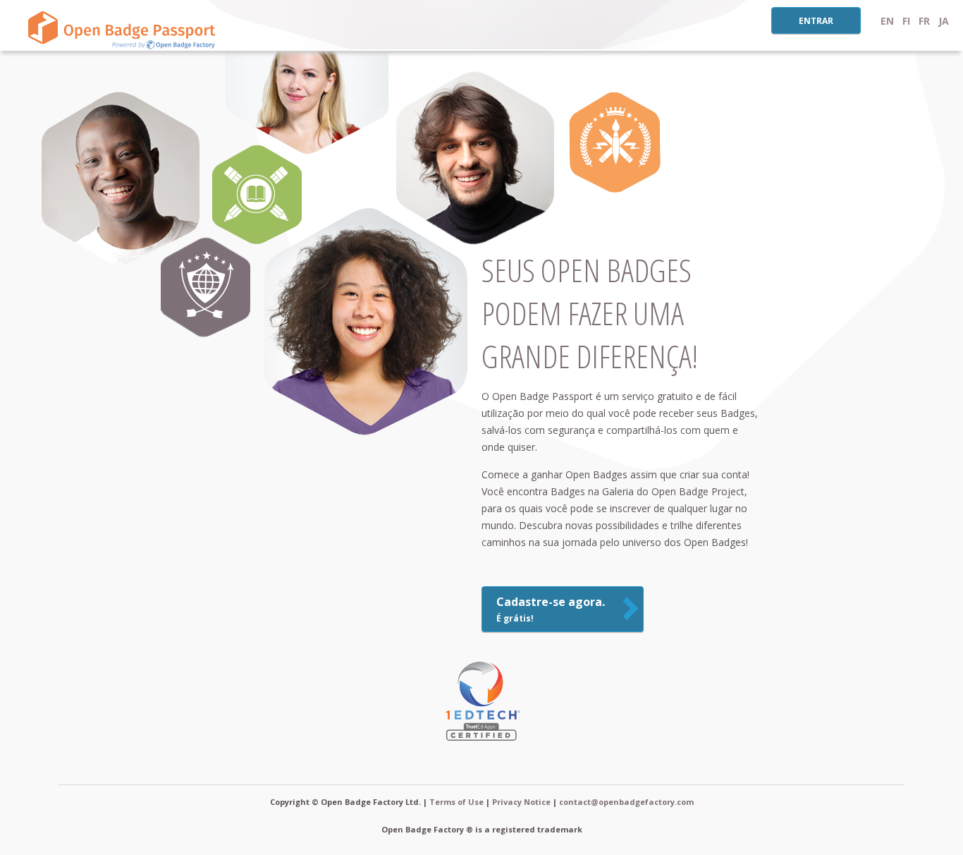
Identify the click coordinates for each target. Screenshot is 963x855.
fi (906, 21)
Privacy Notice (521, 801)
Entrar (816, 21)
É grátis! (550, 609)
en (887, 21)
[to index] (120, 28)
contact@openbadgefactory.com (626, 801)
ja (943, 21)
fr (924, 21)
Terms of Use (456, 801)
